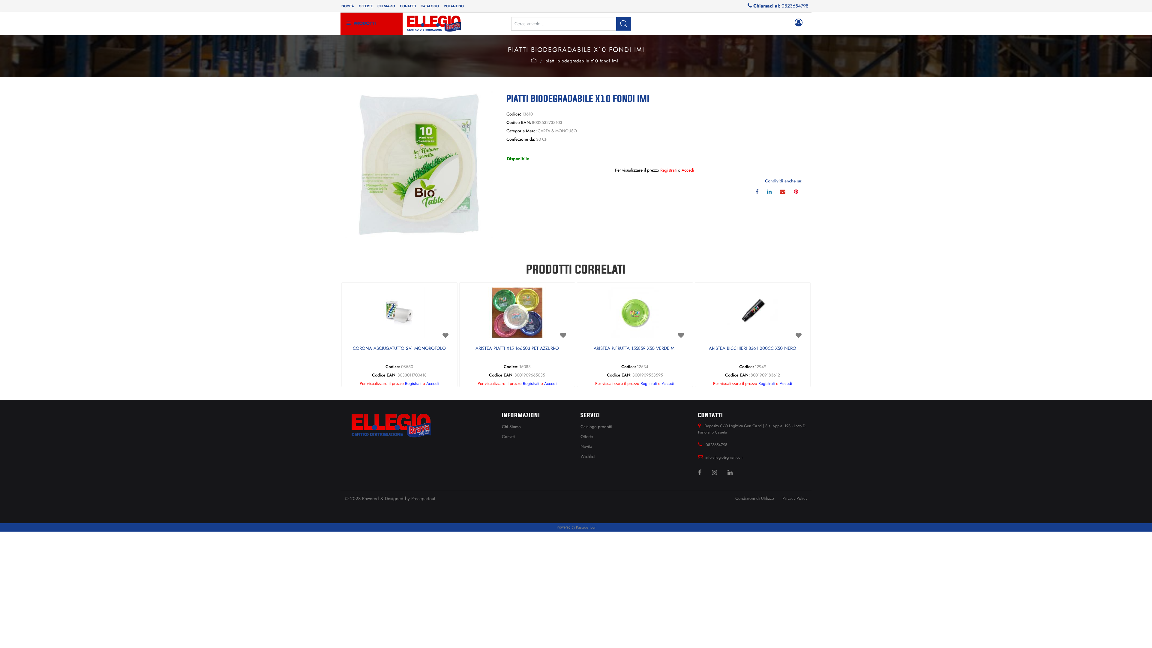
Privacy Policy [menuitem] (794, 498)
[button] (623, 24)
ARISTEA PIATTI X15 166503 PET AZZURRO (517, 349)
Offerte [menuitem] (366, 6)
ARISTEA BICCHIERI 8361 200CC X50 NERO (752, 349)
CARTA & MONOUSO (534, 60)
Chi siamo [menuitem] (386, 6)
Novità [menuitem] (347, 6)
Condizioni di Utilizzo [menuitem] (754, 498)
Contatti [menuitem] (408, 6)
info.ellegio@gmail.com (724, 457)
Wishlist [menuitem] (587, 456)
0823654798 (795, 5)
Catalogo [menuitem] (430, 6)
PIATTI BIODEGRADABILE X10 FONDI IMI (582, 61)
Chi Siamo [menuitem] (511, 427)
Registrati (668, 170)
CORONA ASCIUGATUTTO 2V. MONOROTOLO (399, 349)
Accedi (688, 170)
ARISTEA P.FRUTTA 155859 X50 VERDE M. (635, 349)
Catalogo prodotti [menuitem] (596, 427)
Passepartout (423, 498)
